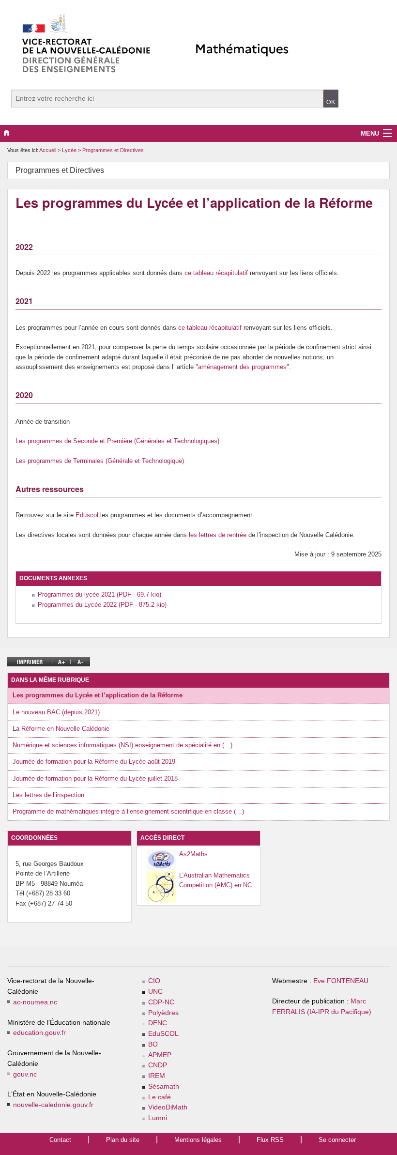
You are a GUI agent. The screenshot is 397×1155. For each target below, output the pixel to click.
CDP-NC (161, 1002)
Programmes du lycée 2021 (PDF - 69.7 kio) (99, 594)
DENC (157, 1023)
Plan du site (122, 1139)
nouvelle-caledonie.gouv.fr (53, 1105)
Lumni (157, 1118)
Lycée (70, 150)
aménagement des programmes (242, 366)
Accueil (47, 150)
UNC (155, 991)
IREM (156, 1075)
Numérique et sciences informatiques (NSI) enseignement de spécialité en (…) (122, 745)
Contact (60, 1139)
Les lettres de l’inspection (48, 795)
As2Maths (193, 854)
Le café (159, 1097)
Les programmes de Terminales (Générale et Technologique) (99, 460)
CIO (154, 981)
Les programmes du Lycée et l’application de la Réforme (98, 695)
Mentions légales (198, 1139)
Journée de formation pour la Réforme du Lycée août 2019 (94, 761)
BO (153, 1044)
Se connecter (337, 1139)
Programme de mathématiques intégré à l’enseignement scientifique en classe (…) (128, 811)
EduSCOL (163, 1033)
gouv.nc (25, 1074)
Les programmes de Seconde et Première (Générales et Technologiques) (117, 441)
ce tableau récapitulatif (216, 273)
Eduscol (87, 515)
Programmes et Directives (113, 150)
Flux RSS (270, 1139)
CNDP (157, 1065)
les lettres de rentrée (217, 535)
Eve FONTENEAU (340, 981)
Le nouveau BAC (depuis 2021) (56, 712)
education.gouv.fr (39, 1032)
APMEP (159, 1055)
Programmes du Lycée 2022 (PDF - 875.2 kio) (102, 604)
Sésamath (163, 1086)
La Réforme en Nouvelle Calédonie (61, 728)
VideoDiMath (167, 1107)
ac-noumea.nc (35, 1002)
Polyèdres (163, 1012)
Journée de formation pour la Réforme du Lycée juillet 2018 (95, 778)
